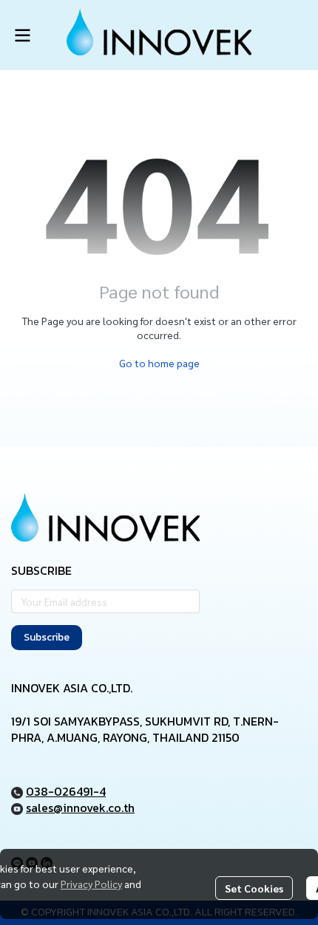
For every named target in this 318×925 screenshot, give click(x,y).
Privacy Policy (91, 883)
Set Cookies (254, 888)
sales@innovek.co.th (80, 807)
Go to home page (159, 362)
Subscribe (47, 637)
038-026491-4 (66, 791)
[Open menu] (22, 35)
